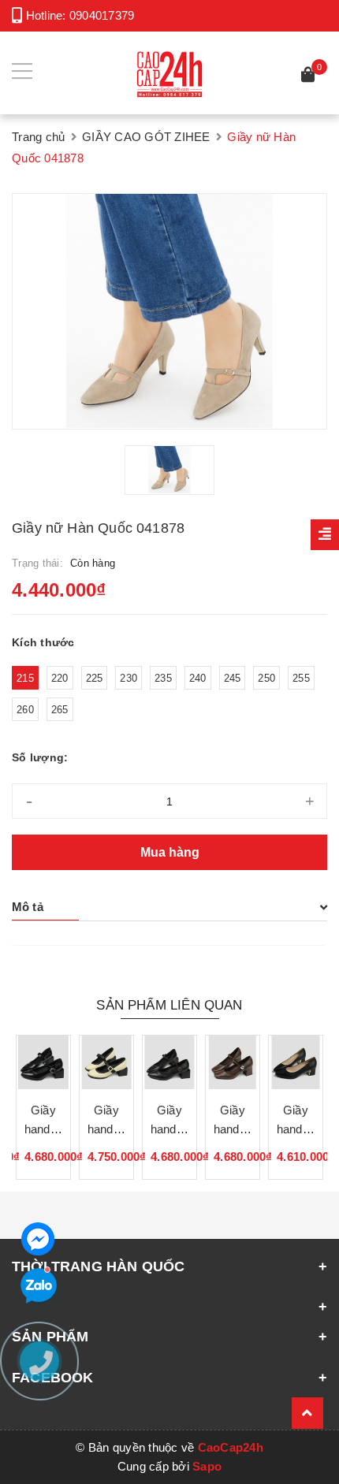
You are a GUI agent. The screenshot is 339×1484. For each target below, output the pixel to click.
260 (25, 710)
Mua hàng (169, 852)
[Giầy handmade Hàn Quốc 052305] (232, 1062)
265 (60, 710)
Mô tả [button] (27, 906)
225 (94, 678)
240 (198, 678)
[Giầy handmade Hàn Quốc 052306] (169, 1062)
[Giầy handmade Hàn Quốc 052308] (43, 1062)
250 (266, 678)
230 (128, 678)
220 (60, 678)
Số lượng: (40, 757)
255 (301, 678)
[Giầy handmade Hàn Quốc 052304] (295, 1062)
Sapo (207, 1466)
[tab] (169, 907)
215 (25, 678)
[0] (308, 77)
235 (163, 678)
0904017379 (102, 15)
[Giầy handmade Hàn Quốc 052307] (106, 1062)
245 (232, 678)
